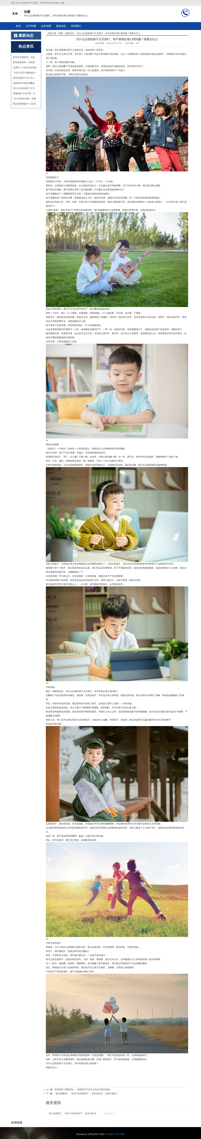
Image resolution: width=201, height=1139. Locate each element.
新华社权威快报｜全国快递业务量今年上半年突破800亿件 (26, 57)
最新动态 (61, 26)
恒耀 (60, 33)
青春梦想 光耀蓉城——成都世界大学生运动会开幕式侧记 (82, 1089)
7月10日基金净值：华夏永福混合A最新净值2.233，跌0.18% (26, 98)
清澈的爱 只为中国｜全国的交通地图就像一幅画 (26, 93)
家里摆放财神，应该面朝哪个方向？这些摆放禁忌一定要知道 (26, 62)
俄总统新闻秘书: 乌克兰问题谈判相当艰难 (26, 104)
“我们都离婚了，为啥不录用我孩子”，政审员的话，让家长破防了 (86, 1093)
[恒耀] (15, 13)
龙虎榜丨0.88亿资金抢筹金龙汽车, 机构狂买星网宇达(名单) (26, 67)
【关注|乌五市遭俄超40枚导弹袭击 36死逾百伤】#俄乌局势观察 (26, 73)
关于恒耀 (31, 26)
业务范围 (46, 26)
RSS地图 (109, 1134)
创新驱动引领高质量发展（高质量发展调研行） (26, 83)
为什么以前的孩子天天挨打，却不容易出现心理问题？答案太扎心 (26, 88)
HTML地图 (119, 1134)
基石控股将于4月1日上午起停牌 (26, 78)
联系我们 (76, 26)
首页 (18, 26)
